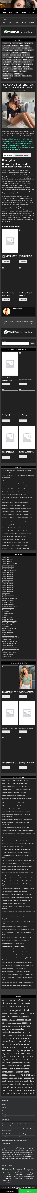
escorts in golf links (29, 1006)
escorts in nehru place (12, 1044)
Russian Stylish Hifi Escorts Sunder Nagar (14, 536)
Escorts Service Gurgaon (9, 643)
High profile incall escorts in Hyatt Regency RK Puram (17, 894)
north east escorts (17, 64)
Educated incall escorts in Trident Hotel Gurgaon (15, 869)
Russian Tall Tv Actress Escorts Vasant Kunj (14, 545)
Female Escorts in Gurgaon (9, 636)
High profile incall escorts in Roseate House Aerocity (17, 897)
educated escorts (28, 50)
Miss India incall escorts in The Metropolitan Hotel (16, 937)
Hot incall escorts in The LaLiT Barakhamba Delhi (16, 900)
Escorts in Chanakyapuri (9, 570)
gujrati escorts (25, 53)
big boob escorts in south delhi (15, 145)
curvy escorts (18, 50)
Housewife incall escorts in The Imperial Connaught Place (18, 911)
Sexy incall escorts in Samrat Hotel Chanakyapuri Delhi (17, 974)
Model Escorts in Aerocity (9, 621)
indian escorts (29, 57)
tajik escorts (6, 71)
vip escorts (18, 76)
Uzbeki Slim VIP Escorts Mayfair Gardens (14, 483)
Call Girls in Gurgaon (7, 583)
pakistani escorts (28, 64)
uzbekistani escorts (8, 76)
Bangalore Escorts (7, 625)
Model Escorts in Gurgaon (9, 647)
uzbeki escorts (18, 74)
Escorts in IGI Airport (8, 572)
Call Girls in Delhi (7, 610)
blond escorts (6, 46)
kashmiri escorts (7, 62)
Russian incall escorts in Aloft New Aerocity (14, 968)
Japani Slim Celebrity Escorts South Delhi (13, 505)
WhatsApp (28, 1191)
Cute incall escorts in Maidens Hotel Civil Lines (15, 863)
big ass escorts (29, 43)
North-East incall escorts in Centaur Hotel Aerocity (16, 955)
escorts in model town (21, 1041)
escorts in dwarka (22, 1003)
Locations (31, 12)
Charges (24, 12)
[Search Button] (34, 9)
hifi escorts (6, 55)
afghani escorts (7, 43)
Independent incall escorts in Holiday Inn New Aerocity (18, 914)
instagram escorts (7, 60)
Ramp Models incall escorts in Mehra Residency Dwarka (18, 965)
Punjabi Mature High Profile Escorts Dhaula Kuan (15, 548)
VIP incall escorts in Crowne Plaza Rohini (14, 803)
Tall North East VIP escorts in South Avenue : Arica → (18, 321)
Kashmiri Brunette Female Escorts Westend (14, 486)
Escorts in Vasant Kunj (8, 569)
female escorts (15, 53)
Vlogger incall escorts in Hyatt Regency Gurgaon (15, 809)
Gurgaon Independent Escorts (10, 651)
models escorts (27, 62)
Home (4, 12)
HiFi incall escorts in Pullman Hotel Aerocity (14, 891)
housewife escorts (7, 57)
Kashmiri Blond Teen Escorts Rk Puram (13, 528)
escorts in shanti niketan (13, 1078)
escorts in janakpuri (21, 1016)
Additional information (21, 155)
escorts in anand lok (11, 1000)
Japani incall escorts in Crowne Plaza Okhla (14, 926)
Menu (5, 9)
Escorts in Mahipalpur (8, 565)
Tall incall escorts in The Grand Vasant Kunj (14, 792)
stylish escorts (28, 69)
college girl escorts (8, 50)
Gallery (17, 12)
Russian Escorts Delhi (8, 600)
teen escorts (22, 71)
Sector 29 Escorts (7, 630)
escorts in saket (9, 1075)
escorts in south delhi (24, 1081)
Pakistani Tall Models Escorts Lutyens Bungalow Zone (17, 514)
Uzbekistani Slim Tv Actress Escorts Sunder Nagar (16, 534)
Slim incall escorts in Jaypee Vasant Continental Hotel (17, 982)
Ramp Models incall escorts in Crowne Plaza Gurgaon (17, 962)
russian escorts (16, 67)
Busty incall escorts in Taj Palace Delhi (12, 846)
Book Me (6, 261)
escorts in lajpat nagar (15, 1023)
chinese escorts (27, 48)
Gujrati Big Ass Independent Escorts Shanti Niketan (16, 511)
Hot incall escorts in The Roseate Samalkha (14, 903)
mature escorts (17, 62)
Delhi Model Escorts (7, 602)
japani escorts (17, 60)
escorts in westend (25, 1093)
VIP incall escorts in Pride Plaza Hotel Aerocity (15, 806)
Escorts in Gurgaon (7, 574)
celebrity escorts (16, 48)
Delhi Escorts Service (8, 595)
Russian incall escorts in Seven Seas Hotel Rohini (16, 971)
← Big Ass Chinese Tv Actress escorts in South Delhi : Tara (18, 324)
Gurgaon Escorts (6, 634)
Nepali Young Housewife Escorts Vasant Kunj (15, 502)
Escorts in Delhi (6, 557)
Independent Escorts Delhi (9, 598)
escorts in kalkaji (10, 1020)
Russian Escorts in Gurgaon (9, 641)
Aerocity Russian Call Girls (9, 623)
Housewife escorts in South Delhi (22, 143)
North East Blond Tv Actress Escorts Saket (14, 489)
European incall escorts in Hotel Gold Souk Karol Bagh (17, 872)
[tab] (8, 155)
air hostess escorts (17, 43)
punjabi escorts (7, 67)
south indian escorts (16, 69)
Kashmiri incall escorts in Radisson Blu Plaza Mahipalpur (18, 929)
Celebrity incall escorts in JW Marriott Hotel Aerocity (17, 852)
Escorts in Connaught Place (9, 563)
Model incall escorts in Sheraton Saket (13, 946)
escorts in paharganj (18, 1050)
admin (14, 90)
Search (4, 341)
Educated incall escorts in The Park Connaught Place (17, 866)
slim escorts (6, 69)
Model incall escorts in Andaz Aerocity (13, 943)
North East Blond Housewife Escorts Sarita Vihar (16, 531)
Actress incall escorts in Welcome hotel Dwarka (15, 827)
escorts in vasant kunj (18, 1090)
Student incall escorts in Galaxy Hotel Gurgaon (15, 780)
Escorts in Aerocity (7, 559)
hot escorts (26, 55)
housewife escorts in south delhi (20, 147)
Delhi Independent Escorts (9, 606)
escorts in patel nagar (16, 1056)
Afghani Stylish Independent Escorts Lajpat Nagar (16, 492)
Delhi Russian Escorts (8, 604)
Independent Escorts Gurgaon (10, 638)
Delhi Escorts (6, 593)
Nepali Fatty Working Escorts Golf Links (13, 539)
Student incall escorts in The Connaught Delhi (14, 783)
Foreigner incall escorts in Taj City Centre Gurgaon (16, 875)
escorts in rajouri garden (19, 1065)
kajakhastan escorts (28, 60)
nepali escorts (6, 64)
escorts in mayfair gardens (20, 1035)
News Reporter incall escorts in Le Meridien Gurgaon (17, 949)
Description (8, 155)
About (10, 12)
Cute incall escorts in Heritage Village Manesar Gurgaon (18, 860)
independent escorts (19, 57)
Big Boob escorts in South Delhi (19, 139)
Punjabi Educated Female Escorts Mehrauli (14, 522)
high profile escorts (15, 55)
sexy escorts (26, 67)
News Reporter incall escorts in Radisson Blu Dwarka (17, 952)
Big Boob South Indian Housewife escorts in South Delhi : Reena (18, 86)
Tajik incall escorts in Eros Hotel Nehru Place (15, 786)
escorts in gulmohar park (13, 1013)
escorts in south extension (14, 1084)
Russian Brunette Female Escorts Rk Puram (14, 495)
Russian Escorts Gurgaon (9, 628)
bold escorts (15, 46)
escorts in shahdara (26, 1075)
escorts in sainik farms (18, 1072)
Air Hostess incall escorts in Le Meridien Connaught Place (18, 833)
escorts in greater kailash (17, 1010)
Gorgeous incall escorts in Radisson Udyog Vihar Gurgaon (18, 881)
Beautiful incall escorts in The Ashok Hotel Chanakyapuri (18, 841)
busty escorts (6, 48)
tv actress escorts (8, 74)
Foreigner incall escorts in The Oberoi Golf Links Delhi (17, 878)
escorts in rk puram (11, 1068)
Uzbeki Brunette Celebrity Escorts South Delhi (15, 542)
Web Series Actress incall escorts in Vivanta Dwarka (17, 819)
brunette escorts (25, 46)
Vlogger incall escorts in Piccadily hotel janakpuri (16, 812)
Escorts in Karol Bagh (8, 567)
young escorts (6, 78)
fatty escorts (6, 53)
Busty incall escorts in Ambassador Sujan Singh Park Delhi (18, 844)
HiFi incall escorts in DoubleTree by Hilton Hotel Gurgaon (18, 888)
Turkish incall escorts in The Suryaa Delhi (13, 795)
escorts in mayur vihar (12, 1038)
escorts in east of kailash (13, 1006)
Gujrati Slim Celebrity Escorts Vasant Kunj (14, 480)
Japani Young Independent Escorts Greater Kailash (16, 508)
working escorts (26, 76)
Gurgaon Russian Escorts (9, 652)
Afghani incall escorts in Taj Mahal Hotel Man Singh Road (18, 830)
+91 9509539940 (9, 1191)
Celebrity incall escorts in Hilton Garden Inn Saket (16, 849)
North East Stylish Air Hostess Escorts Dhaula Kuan (16, 525)
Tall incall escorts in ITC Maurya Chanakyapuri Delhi (17, 789)
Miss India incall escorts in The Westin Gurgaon (15, 940)
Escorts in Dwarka (7, 561)
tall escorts (14, 71)
